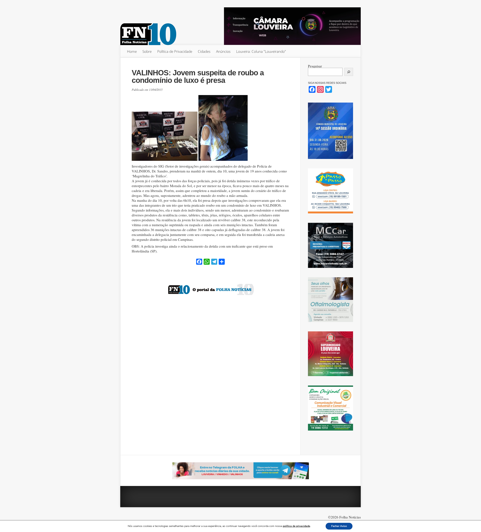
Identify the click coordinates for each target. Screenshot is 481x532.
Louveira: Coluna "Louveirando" (261, 51)
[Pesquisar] (348, 72)
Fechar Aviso (339, 526)
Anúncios (223, 51)
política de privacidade (296, 526)
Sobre (147, 51)
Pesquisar (315, 66)
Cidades (204, 51)
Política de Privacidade (174, 51)
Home (132, 51)
